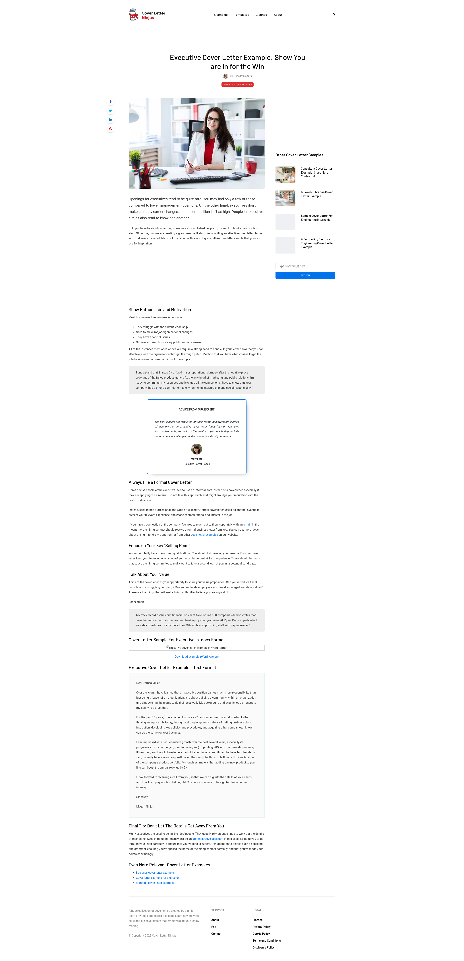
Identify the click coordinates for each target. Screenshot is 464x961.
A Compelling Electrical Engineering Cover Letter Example (317, 243)
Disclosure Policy (264, 947)
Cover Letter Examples (237, 84)
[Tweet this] (110, 110)
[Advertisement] (237, 39)
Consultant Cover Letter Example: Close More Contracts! (316, 172)
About (278, 14)
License (261, 14)
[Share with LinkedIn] (110, 119)
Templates (241, 14)
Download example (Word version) (197, 656)
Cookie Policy (261, 933)
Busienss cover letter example (155, 872)
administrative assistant (208, 838)
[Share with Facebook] (110, 101)
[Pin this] (110, 128)
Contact (216, 933)
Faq (213, 927)
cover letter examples (204, 534)
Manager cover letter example (155, 883)
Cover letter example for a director (157, 877)
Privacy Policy (262, 927)
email (246, 524)
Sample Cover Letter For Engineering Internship (317, 217)
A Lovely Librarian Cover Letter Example (317, 194)
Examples (221, 14)
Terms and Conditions (267, 940)
